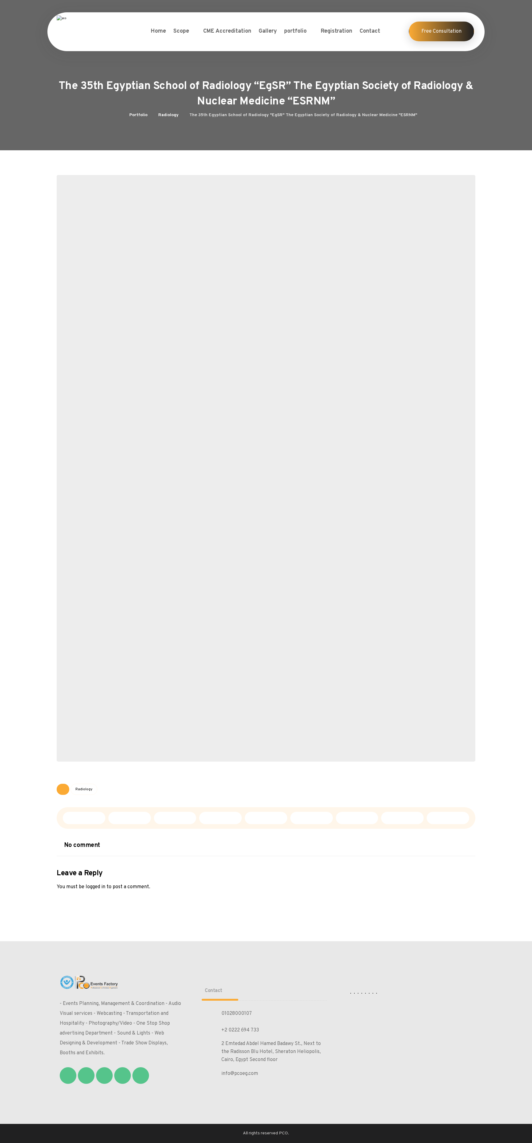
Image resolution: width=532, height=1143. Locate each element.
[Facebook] (68, 1075)
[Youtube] (140, 1075)
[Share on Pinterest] (175, 818)
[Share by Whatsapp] (357, 818)
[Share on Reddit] (220, 818)
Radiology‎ (83, 789)
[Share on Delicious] (266, 818)
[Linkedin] (122, 1075)
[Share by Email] (448, 818)
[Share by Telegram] (402, 818)
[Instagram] (104, 1075)
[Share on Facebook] (84, 818)
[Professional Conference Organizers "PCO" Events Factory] (86, 25)
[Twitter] (86, 1075)
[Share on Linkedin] (311, 818)
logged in (95, 887)
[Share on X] (129, 818)
